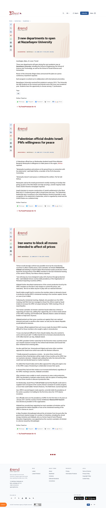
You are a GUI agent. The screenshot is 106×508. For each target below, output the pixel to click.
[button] (10, 24)
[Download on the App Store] (79, 498)
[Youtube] (22, 498)
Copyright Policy (87, 476)
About (50, 471)
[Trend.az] (15, 13)
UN (18, 93)
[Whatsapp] (11, 498)
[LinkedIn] (29, 498)
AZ (91, 504)
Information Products (71, 473)
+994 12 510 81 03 (14, 485)
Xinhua (60, 163)
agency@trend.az (14, 487)
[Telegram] (26, 498)
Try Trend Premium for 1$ (27, 107)
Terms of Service (87, 471)
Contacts (51, 476)
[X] (18, 498)
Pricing (67, 471)
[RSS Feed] (33, 498)
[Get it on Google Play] (90, 498)
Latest (33, 471)
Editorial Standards (54, 478)
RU (94, 504)
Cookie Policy (86, 478)
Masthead (51, 473)
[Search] (63, 13)
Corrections (52, 481)
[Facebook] (15, 498)
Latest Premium (36, 473)
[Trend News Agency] (14, 470)
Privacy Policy (86, 473)
